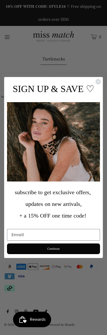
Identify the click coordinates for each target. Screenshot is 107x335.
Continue (53, 248)
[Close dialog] (98, 81)
